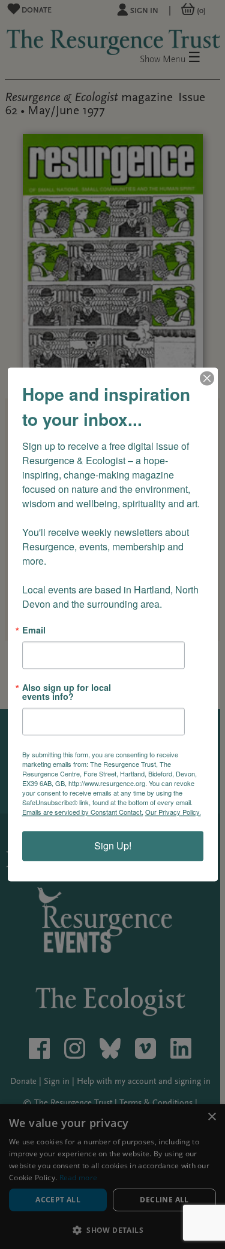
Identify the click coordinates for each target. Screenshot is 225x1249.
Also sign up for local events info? (66, 692)
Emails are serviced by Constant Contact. (82, 812)
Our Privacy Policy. (173, 812)
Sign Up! (112, 846)
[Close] (207, 378)
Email (34, 630)
